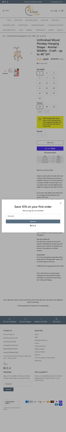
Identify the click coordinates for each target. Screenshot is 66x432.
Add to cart (50, 142)
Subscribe (33, 221)
